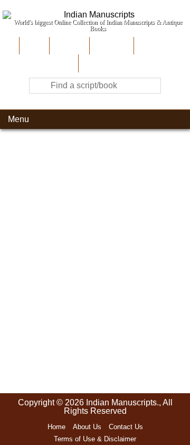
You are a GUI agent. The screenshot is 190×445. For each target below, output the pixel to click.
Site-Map (152, 46)
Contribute (110, 46)
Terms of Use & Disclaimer (95, 439)
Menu (18, 119)
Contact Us (126, 427)
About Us (68, 46)
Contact (95, 63)
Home (33, 46)
